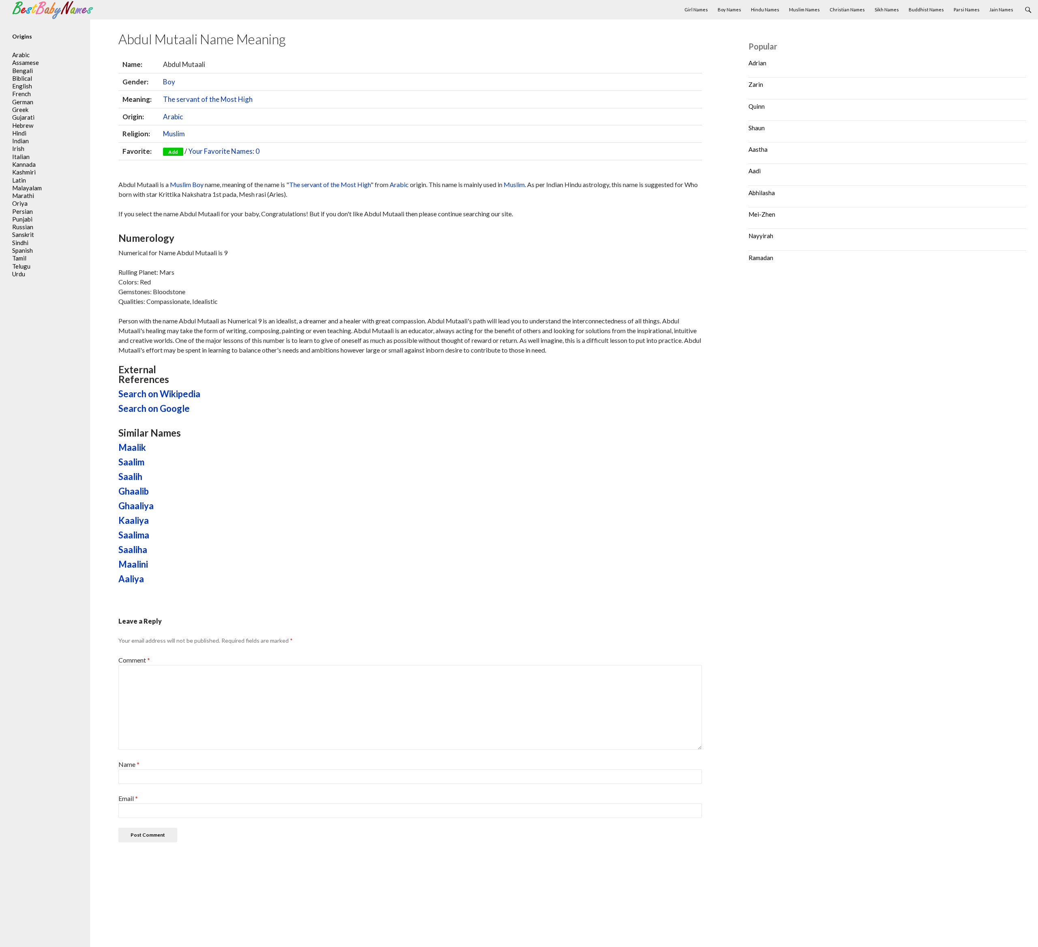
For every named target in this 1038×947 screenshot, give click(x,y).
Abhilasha (761, 192)
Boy (169, 81)
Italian (21, 156)
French (21, 93)
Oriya (20, 203)
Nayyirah (760, 235)
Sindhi (20, 242)
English (22, 86)
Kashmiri (24, 172)
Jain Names (1001, 9)
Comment (134, 660)
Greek (20, 109)
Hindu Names (765, 9)
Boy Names (729, 9)
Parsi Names (967, 9)
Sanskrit (23, 234)
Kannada (24, 164)
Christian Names (847, 9)
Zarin (755, 84)
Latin (19, 180)
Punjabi (22, 219)
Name (128, 764)
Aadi (754, 170)
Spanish (22, 250)
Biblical (22, 78)
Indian (20, 140)
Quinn (756, 106)
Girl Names (696, 9)
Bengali (22, 70)
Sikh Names (887, 9)
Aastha (758, 149)
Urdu (18, 274)
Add (173, 152)
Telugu (21, 266)
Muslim (174, 133)
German (22, 101)
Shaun (756, 127)
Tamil (19, 258)
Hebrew (22, 125)
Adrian (757, 63)
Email (128, 798)
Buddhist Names (926, 9)
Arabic (173, 116)
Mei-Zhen (761, 214)
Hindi (19, 133)
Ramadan (760, 257)
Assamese (25, 62)
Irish (18, 148)
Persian (22, 211)
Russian (22, 226)
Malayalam (27, 188)
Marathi (23, 195)
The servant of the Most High (208, 99)
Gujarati (23, 117)
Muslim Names (804, 9)
